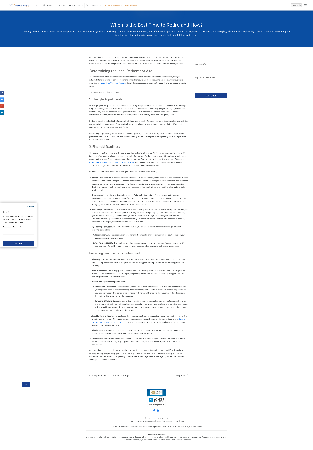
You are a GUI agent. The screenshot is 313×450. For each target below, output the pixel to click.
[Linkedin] (158, 410)
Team (63, 5)
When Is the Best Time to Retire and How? (156, 24)
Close (31, 206)
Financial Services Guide (165, 421)
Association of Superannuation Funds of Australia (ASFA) (112, 162)
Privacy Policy (134, 421)
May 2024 (180, 375)
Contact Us (93, 5)
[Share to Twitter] (2, 101)
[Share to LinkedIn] (2, 114)
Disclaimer (180, 421)
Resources (76, 5)
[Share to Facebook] (2, 94)
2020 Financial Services (155, 418)
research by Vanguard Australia (113, 83)
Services (49, 5)
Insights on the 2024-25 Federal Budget (111, 375)
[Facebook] (154, 410)
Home (37, 5)
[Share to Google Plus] (2, 107)
